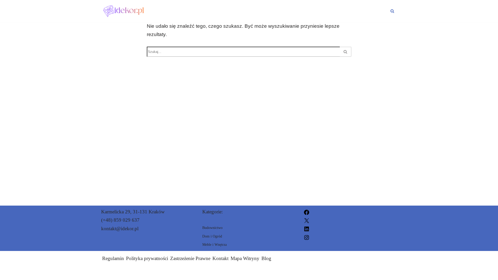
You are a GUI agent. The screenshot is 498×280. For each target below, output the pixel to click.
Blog (266, 258)
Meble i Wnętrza (362, 11)
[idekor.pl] (124, 11)
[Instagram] (306, 237)
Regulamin (113, 258)
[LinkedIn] (306, 228)
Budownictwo (302, 11)
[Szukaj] (392, 11)
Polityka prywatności (147, 258)
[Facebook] (306, 211)
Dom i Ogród (250, 11)
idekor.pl (308, 273)
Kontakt (220, 258)
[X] (306, 220)
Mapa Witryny (245, 258)
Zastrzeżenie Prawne (190, 258)
